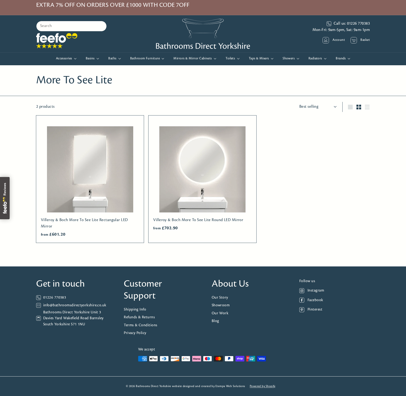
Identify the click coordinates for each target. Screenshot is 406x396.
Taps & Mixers (259, 58)
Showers (289, 58)
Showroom (221, 305)
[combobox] (71, 26)
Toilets (231, 58)
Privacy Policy (135, 333)
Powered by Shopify (262, 386)
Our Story (220, 298)
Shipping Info (135, 309)
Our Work (220, 313)
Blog (215, 321)
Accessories (64, 58)
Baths (112, 58)
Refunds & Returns (139, 317)
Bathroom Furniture (145, 58)
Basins (90, 58)
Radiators (315, 58)
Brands (341, 58)
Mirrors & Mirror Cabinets (193, 58)
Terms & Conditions (140, 325)
